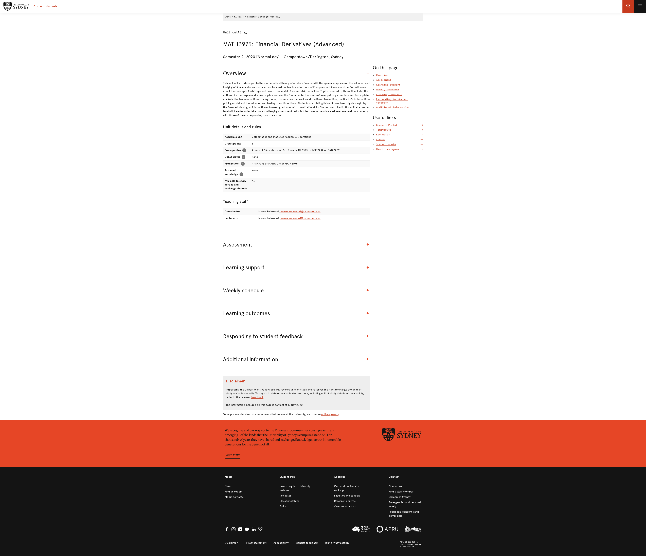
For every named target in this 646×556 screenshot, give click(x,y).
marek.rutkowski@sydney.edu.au (300, 211)
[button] (628, 6)
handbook (257, 397)
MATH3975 (239, 17)
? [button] (244, 150)
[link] (241, 486)
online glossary (330, 414)
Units (228, 17)
